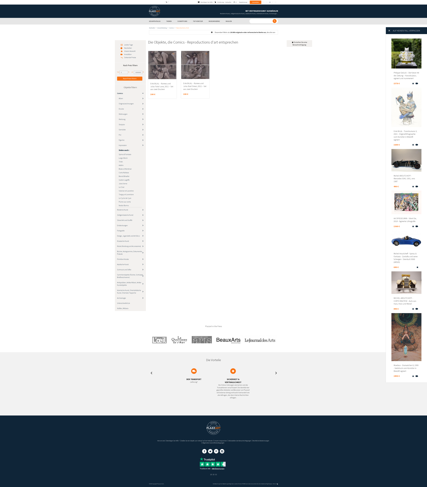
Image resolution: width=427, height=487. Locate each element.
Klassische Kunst (123, 241)
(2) (211, 474)
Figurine (121, 140)
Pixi (120, 135)
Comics (171, 28)
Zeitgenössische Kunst (125, 215)
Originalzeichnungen (126, 103)
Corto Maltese (124, 172)
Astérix (121, 165)
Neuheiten (128, 48)
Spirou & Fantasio (125, 154)
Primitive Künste (123, 259)
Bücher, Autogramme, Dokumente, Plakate (129, 252)
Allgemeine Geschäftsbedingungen (213, 443)
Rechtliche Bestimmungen (261, 441)
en (267, 2)
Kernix (274, 484)
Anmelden (255, 2)
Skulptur (122, 124)
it (272, 2)
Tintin (121, 162)
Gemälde (122, 129)
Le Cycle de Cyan (125, 198)
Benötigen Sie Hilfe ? (173, 441)
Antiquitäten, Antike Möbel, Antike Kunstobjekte (129, 283)
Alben (121, 98)
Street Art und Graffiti (124, 220)
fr (263, 2)
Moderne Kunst (122, 210)
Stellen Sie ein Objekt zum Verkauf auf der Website (197, 441)
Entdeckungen (122, 225)
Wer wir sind (161, 441)
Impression (123, 145)
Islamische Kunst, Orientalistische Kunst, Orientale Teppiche (129, 291)
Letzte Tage (128, 45)
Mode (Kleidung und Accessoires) (129, 246)
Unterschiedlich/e (123, 303)
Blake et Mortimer (125, 169)
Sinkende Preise (130, 57)
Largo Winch (123, 158)
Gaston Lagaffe (124, 180)
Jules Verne (123, 183)
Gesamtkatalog (162, 28)
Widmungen (123, 114)
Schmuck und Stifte (124, 269)
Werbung (122, 119)
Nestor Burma (124, 205)
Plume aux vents (125, 202)
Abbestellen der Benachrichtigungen (239, 441)
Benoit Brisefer (124, 176)
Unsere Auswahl (130, 51)
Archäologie (121, 298)
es (275, 2)
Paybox (270, 484)
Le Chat (121, 187)
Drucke (121, 109)
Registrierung (243, 2)
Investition (128, 54)
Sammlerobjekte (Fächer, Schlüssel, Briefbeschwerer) (130, 276)
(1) (216, 474)
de (270, 2)
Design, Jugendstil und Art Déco (128, 236)
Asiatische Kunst (123, 264)
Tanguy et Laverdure (126, 194)
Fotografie (121, 231)
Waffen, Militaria (122, 308)
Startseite (152, 28)
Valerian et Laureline (126, 191)
